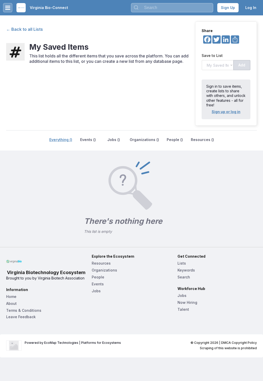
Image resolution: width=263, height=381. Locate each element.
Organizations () (144, 139)
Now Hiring (187, 302)
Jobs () (113, 139)
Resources (101, 263)
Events (98, 284)
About (11, 303)
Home (11, 296)
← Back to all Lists (24, 29)
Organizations (104, 270)
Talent (183, 309)
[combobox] (172, 7)
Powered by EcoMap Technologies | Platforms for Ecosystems (73, 343)
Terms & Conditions (23, 310)
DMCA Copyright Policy (239, 343)
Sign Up (228, 7)
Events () (88, 139)
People (98, 277)
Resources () (202, 139)
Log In (250, 7)
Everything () (60, 139)
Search (183, 277)
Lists (181, 263)
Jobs (96, 291)
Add (241, 65)
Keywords (186, 270)
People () (175, 139)
